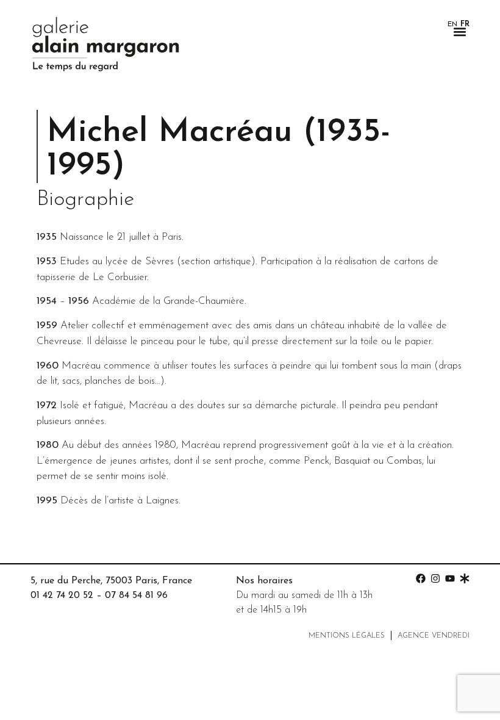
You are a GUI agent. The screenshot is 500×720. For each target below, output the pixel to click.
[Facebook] (421, 578)
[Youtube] (450, 578)
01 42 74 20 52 (61, 595)
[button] (459, 31)
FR (465, 24)
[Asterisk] (465, 578)
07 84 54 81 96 (136, 595)
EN (452, 24)
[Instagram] (435, 578)
